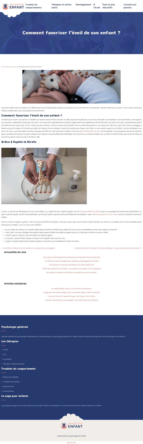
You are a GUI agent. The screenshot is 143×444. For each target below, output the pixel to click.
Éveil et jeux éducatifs (109, 6)
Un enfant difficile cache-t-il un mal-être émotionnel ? (71, 288)
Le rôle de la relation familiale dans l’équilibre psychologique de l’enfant (71, 261)
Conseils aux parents (130, 6)
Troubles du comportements (33, 6)
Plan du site (71, 442)
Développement (83, 4)
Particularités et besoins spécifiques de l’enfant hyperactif (71, 265)
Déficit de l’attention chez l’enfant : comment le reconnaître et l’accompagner (71, 268)
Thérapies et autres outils (61, 6)
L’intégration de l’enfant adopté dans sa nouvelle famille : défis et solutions (71, 292)
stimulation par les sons (91, 131)
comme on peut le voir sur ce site (105, 214)
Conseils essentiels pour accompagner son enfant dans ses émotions (71, 300)
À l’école (97, 6)
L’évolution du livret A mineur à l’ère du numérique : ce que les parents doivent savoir (107, 248)
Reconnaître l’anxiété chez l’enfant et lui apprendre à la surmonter (71, 272)
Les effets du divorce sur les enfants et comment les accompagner (29, 248)
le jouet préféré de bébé (89, 211)
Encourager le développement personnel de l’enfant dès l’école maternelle (71, 257)
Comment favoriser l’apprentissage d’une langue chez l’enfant (71, 296)
